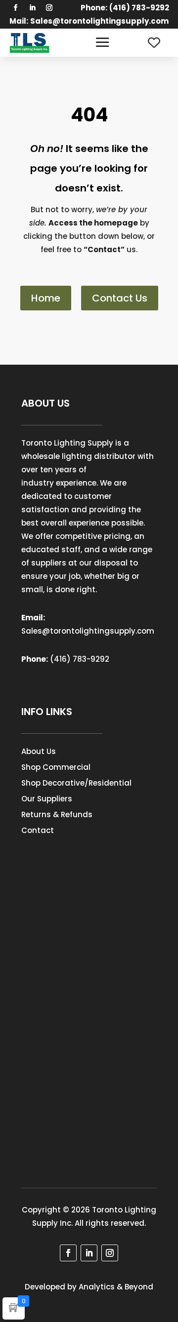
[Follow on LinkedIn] (32, 7)
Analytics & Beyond (116, 1287)
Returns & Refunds (56, 814)
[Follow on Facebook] (15, 7)
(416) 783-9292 (79, 659)
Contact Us (119, 298)
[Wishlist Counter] (154, 43)
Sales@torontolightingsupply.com (99, 21)
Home (45, 298)
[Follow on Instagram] (49, 7)
